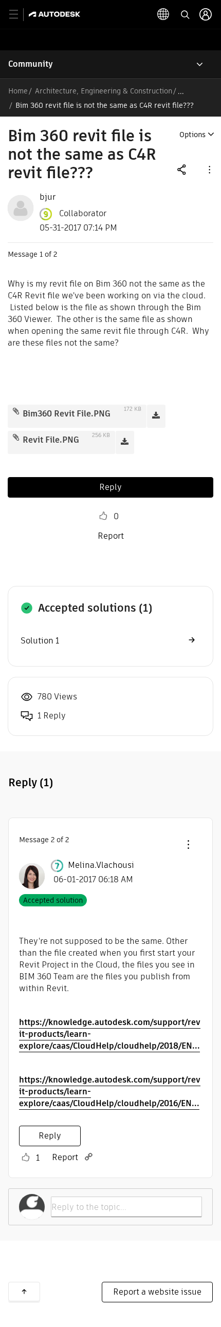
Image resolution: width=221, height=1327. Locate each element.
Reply (110, 487)
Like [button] (103, 516)
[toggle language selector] (163, 14)
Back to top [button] (24, 1291)
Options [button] (192, 134)
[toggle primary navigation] (19, 14)
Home (18, 91)
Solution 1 (40, 641)
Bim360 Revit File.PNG (66, 414)
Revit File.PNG (51, 440)
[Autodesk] (56, 14)
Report (111, 536)
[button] (208, 169)
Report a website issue (157, 1292)
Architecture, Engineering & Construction (103, 91)
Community (30, 64)
